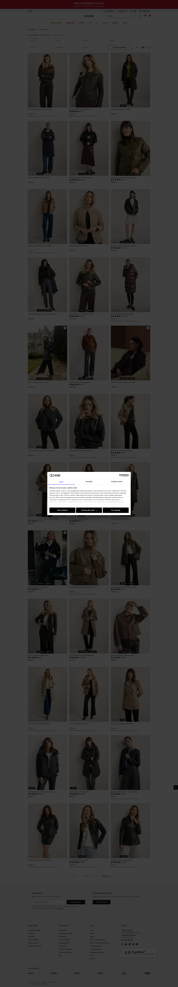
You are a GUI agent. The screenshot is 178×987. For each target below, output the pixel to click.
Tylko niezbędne (62, 510)
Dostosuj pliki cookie (88, 510)
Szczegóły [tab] (89, 481)
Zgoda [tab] (61, 482)
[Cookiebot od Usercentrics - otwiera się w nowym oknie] (120, 475)
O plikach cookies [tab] (117, 481)
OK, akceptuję (115, 510)
